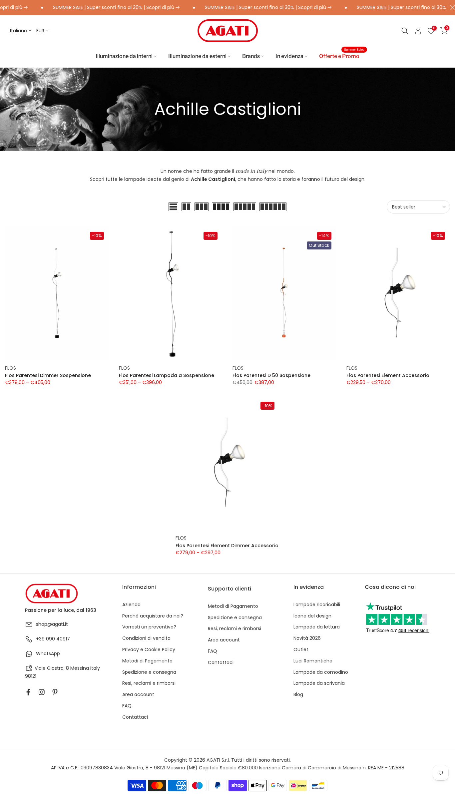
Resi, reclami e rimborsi (149, 683)
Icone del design (312, 616)
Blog (298, 694)
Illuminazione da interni (124, 56)
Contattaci (135, 717)
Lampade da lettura (316, 627)
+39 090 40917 (53, 639)
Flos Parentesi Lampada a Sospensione (166, 375)
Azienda (131, 605)
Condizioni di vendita (146, 638)
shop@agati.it (52, 624)
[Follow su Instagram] (41, 692)
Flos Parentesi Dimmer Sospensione (48, 375)
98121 (30, 676)
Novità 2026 (307, 638)
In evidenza (289, 56)
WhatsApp (48, 653)
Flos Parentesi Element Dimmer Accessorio (227, 545)
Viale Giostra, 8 (52, 668)
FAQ (127, 706)
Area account (138, 694)
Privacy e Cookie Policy (148, 649)
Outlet (300, 649)
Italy (95, 668)
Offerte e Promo (341, 55)
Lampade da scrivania (319, 683)
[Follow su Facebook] (28, 692)
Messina (79, 668)
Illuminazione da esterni (197, 56)
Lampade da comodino (320, 672)
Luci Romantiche (312, 661)
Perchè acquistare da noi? (152, 616)
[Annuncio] (103, 8)
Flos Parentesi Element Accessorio (387, 375)
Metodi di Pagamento (147, 661)
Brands (251, 56)
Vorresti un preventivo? (149, 627)
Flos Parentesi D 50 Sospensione (271, 375)
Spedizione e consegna (149, 672)
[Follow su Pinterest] (55, 692)
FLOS (10, 368)
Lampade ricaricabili (316, 605)
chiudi (451, 7)
